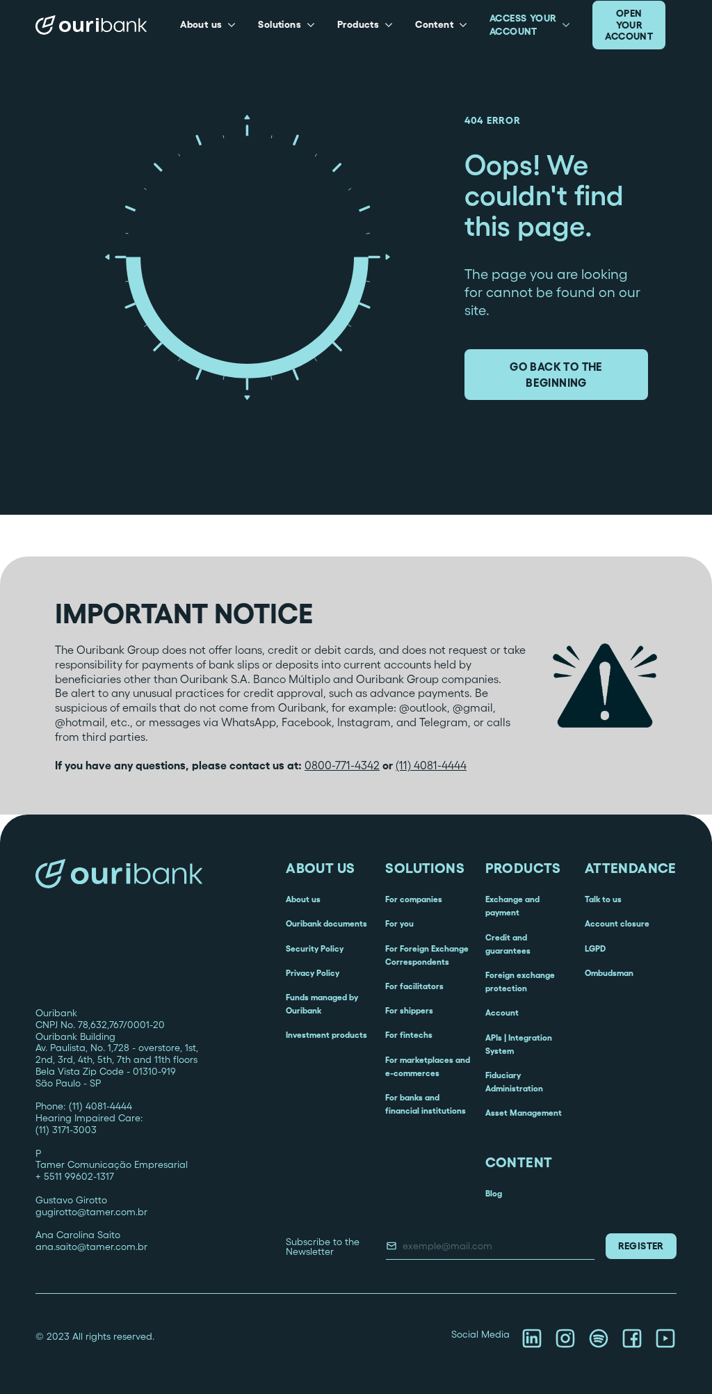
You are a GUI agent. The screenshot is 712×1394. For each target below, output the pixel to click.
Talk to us (603, 899)
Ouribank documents (326, 923)
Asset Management (523, 1112)
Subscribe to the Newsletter (322, 1246)
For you (399, 923)
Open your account (629, 25)
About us (303, 899)
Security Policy (314, 948)
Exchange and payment (512, 906)
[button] (208, 25)
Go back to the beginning (556, 374)
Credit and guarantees (508, 944)
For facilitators (414, 986)
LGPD (595, 948)
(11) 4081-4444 (431, 765)
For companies (413, 899)
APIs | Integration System (518, 1044)
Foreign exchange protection (520, 981)
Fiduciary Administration (514, 1082)
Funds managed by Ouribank (322, 1004)
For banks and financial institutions (425, 1104)
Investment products (326, 1034)
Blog (493, 1193)
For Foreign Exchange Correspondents (427, 955)
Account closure (617, 923)
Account (502, 1012)
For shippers (409, 1010)
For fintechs (408, 1034)
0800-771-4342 (342, 765)
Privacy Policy (312, 972)
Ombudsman (609, 972)
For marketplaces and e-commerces (427, 1066)
